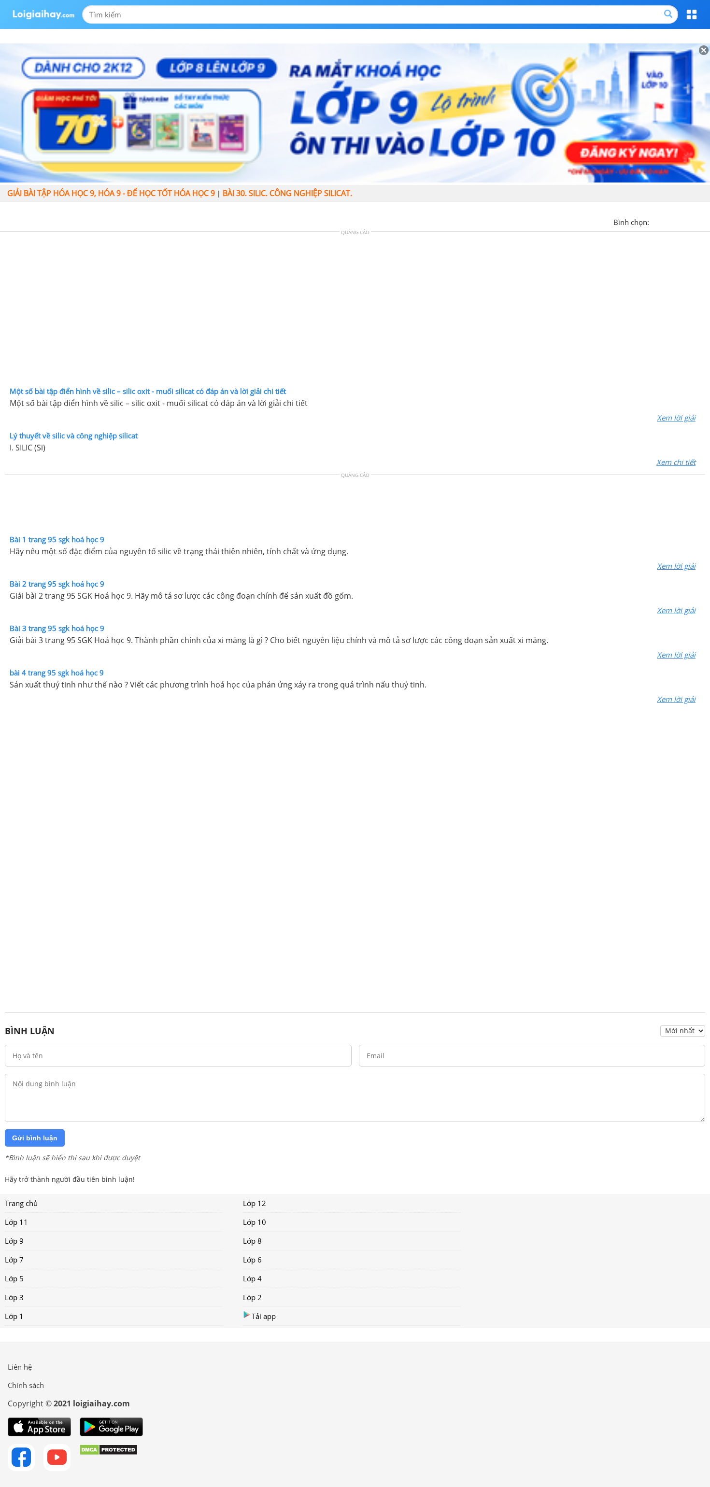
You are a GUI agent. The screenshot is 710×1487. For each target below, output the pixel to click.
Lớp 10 (254, 1222)
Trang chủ (21, 1203)
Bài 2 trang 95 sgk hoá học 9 (57, 584)
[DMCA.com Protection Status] (108, 1457)
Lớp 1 (14, 1316)
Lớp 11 (16, 1222)
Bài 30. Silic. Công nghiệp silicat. (287, 193)
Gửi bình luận (34, 1138)
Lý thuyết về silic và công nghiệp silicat (74, 435)
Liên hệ (20, 1367)
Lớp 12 (254, 1203)
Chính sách (26, 1385)
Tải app (264, 1316)
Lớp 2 (252, 1297)
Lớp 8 (252, 1241)
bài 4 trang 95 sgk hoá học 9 (57, 672)
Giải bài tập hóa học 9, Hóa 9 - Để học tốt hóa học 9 (111, 193)
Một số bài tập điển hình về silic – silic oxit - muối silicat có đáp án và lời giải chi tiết (148, 391)
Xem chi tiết (676, 462)
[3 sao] (680, 221)
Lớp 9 (14, 1241)
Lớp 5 (14, 1278)
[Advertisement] (355, 311)
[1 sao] (657, 221)
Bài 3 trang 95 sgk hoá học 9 (57, 628)
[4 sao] (691, 221)
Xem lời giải (676, 417)
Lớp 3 (14, 1297)
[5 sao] (703, 221)
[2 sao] (668, 221)
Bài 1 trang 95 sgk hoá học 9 (57, 539)
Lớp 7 (14, 1259)
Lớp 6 (252, 1259)
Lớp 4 (252, 1278)
